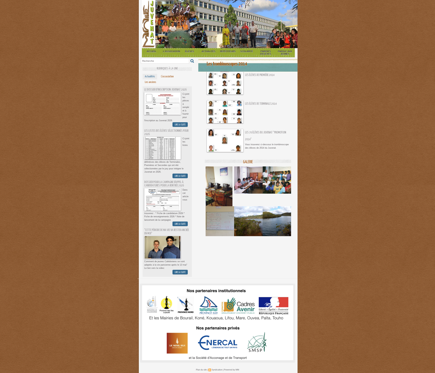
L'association (171, 51)
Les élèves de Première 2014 (259, 75)
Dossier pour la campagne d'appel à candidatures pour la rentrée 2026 (164, 184)
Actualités (208, 51)
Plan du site (201, 370)
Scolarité (246, 51)
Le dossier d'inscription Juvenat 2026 (165, 89)
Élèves (189, 51)
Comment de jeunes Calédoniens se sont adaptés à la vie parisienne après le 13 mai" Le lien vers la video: (165, 264)
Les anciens (150, 82)
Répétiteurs (228, 51)
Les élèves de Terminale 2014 (261, 103)
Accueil (151, 51)
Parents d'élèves (265, 52)
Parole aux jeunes (285, 52)
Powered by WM (231, 370)
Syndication (217, 370)
